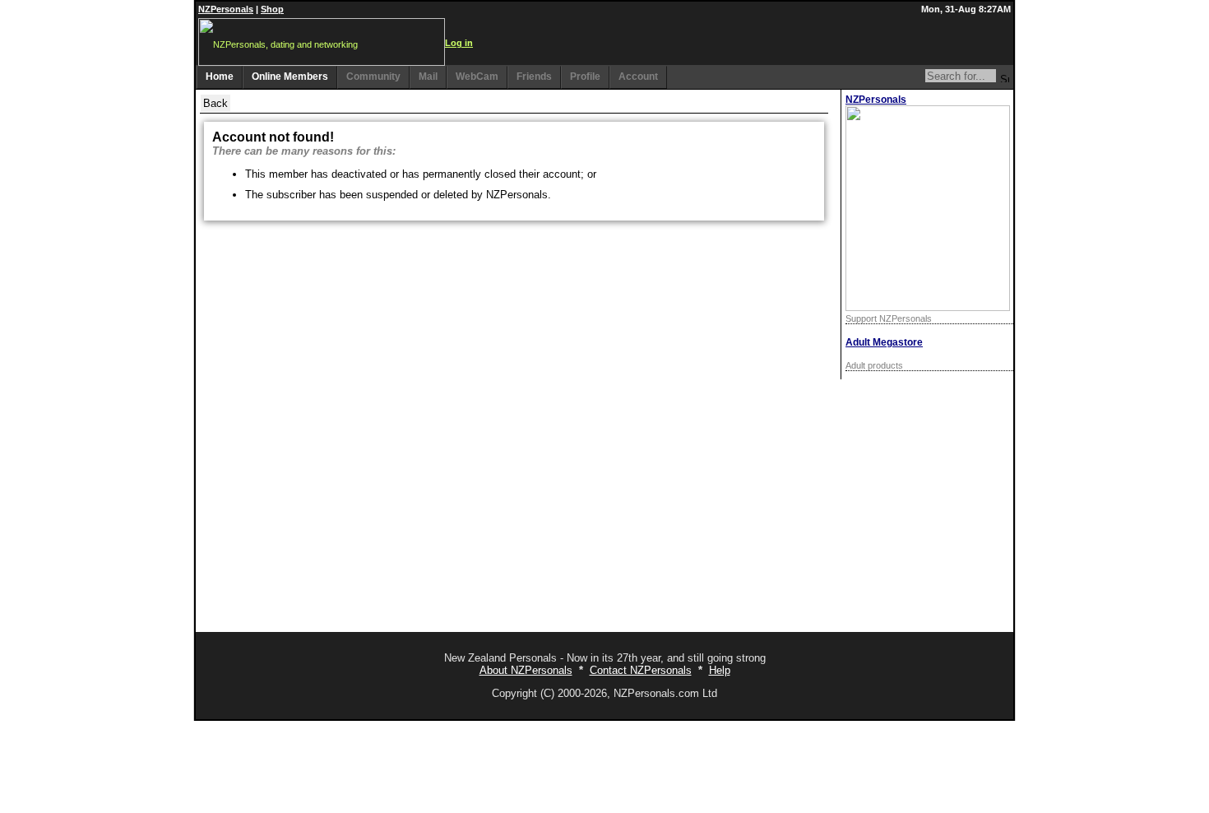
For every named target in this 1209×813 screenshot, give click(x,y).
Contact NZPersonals (641, 670)
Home (220, 76)
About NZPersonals (525, 670)
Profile (585, 76)
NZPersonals (225, 9)
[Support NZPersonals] (927, 307)
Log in (459, 43)
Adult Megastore (884, 342)
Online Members (290, 76)
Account (638, 76)
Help (719, 670)
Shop (272, 9)
